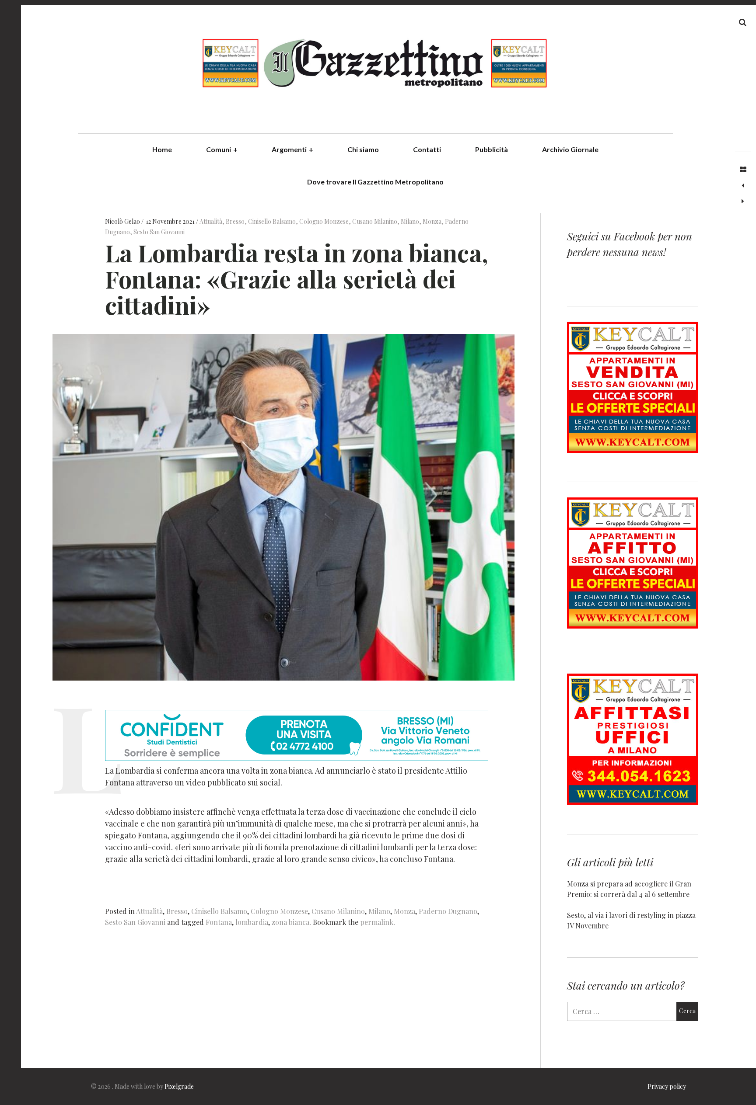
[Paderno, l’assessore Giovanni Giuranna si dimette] (743, 201)
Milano (410, 221)
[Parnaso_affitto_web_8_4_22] (632, 625)
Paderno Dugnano (448, 911)
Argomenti (292, 149)
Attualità (211, 221)
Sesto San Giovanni (159, 232)
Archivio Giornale (570, 149)
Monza (432, 221)
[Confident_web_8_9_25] (296, 758)
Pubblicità (491, 149)
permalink (376, 922)
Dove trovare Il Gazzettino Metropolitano (375, 181)
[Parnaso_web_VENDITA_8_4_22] (632, 450)
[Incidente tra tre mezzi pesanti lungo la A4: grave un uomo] (743, 186)
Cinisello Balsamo (272, 221)
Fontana (219, 922)
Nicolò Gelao (123, 221)
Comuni (222, 149)
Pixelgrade (179, 1086)
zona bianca (290, 922)
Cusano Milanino (374, 221)
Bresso (235, 221)
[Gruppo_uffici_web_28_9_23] (632, 801)
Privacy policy (667, 1086)
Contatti (427, 149)
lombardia (251, 922)
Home (162, 149)
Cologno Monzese (324, 221)
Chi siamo (363, 149)
